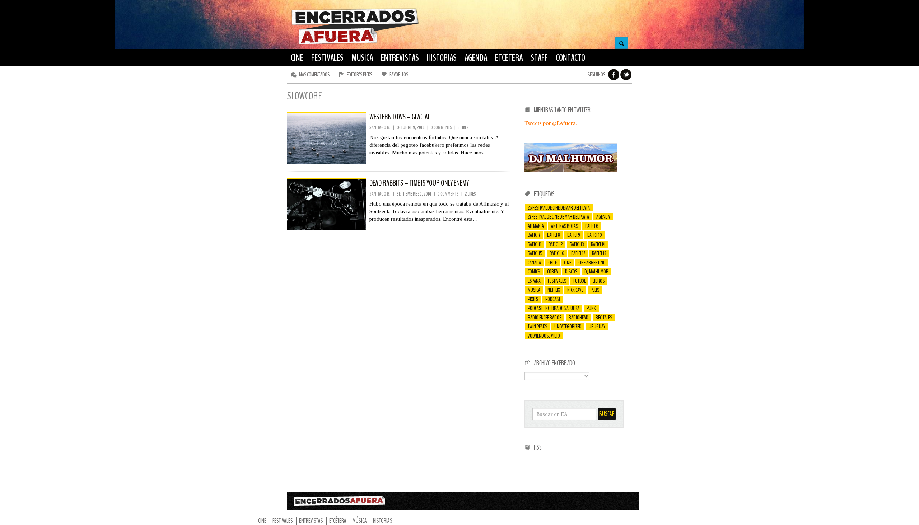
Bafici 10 (594, 235)
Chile (552, 262)
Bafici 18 (599, 253)
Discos (571, 271)
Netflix (553, 290)
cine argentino (592, 262)
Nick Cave (575, 290)
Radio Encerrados (544, 317)
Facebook (614, 74)
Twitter (626, 74)
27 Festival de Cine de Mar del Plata (558, 216)
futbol (579, 281)
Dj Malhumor (596, 271)
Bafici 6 (591, 226)
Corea (552, 271)
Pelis (595, 290)
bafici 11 (534, 244)
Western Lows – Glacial (399, 117)
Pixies (533, 299)
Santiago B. (380, 127)
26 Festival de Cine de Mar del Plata (559, 207)
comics (534, 271)
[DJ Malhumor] (570, 170)
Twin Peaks (537, 326)
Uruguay (597, 326)
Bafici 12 (556, 244)
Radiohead (578, 317)
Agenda (603, 216)
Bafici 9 (573, 235)
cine (567, 262)
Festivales (557, 281)
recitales (604, 317)
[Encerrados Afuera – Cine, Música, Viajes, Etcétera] (355, 43)
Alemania (536, 226)
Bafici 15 (535, 253)
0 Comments (441, 127)
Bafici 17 (578, 253)
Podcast (552, 299)
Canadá (534, 262)
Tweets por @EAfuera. (550, 123)
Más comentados (314, 75)
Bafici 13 (577, 244)
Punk (591, 308)
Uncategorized (568, 326)
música (534, 290)
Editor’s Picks (359, 75)
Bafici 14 (598, 244)
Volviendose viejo (544, 335)
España (534, 281)
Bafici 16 (557, 253)
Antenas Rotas (564, 226)
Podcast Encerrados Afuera (553, 308)
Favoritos (398, 75)
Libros (599, 281)
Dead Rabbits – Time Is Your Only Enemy (419, 183)
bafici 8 (553, 235)
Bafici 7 (534, 235)
